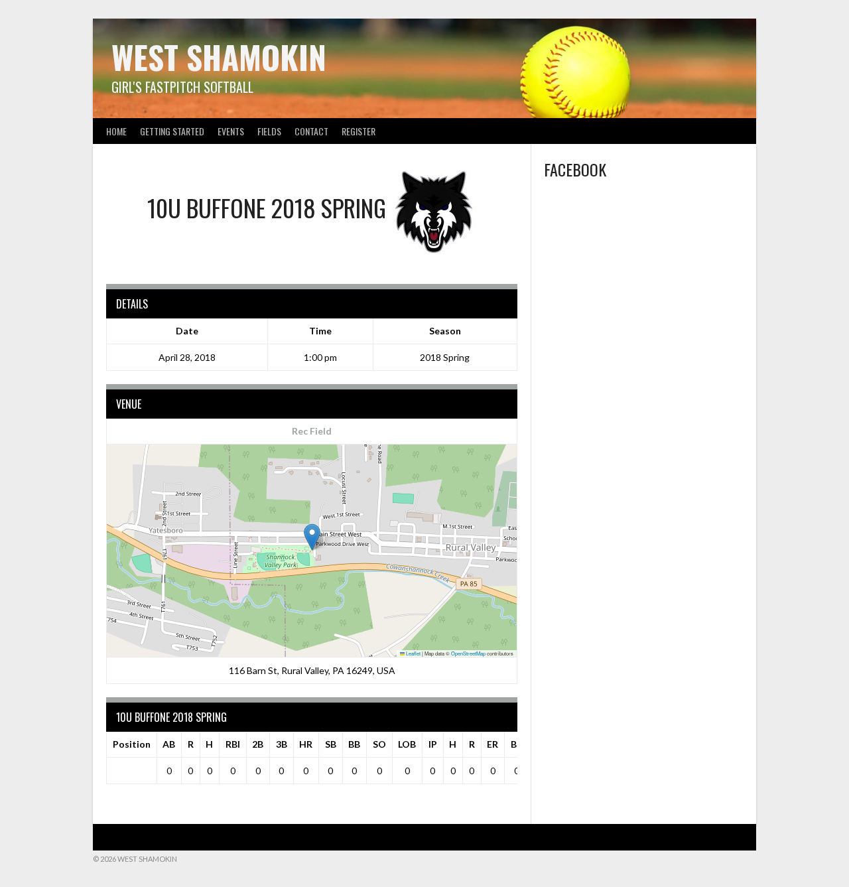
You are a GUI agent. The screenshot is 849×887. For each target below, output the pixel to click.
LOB (407, 744)
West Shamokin (218, 56)
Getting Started (172, 131)
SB (330, 744)
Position (132, 744)
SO (379, 744)
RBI (233, 744)
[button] (312, 537)
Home (116, 131)
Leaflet (413, 653)
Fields (269, 131)
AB (169, 744)
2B (257, 744)
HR (305, 744)
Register (358, 131)
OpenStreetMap (468, 653)
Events (231, 131)
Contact (311, 131)
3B (281, 744)
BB (354, 744)
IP (432, 744)
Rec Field (312, 431)
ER (492, 744)
